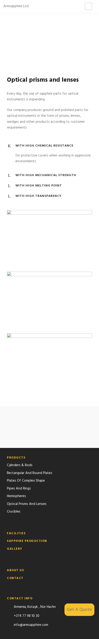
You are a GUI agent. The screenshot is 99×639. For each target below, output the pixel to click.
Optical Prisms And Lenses (27, 504)
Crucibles (13, 511)
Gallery (14, 548)
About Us (15, 570)
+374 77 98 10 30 (26, 616)
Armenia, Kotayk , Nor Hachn (35, 607)
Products (16, 457)
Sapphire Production (27, 541)
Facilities (16, 533)
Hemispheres (16, 496)
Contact (15, 578)
